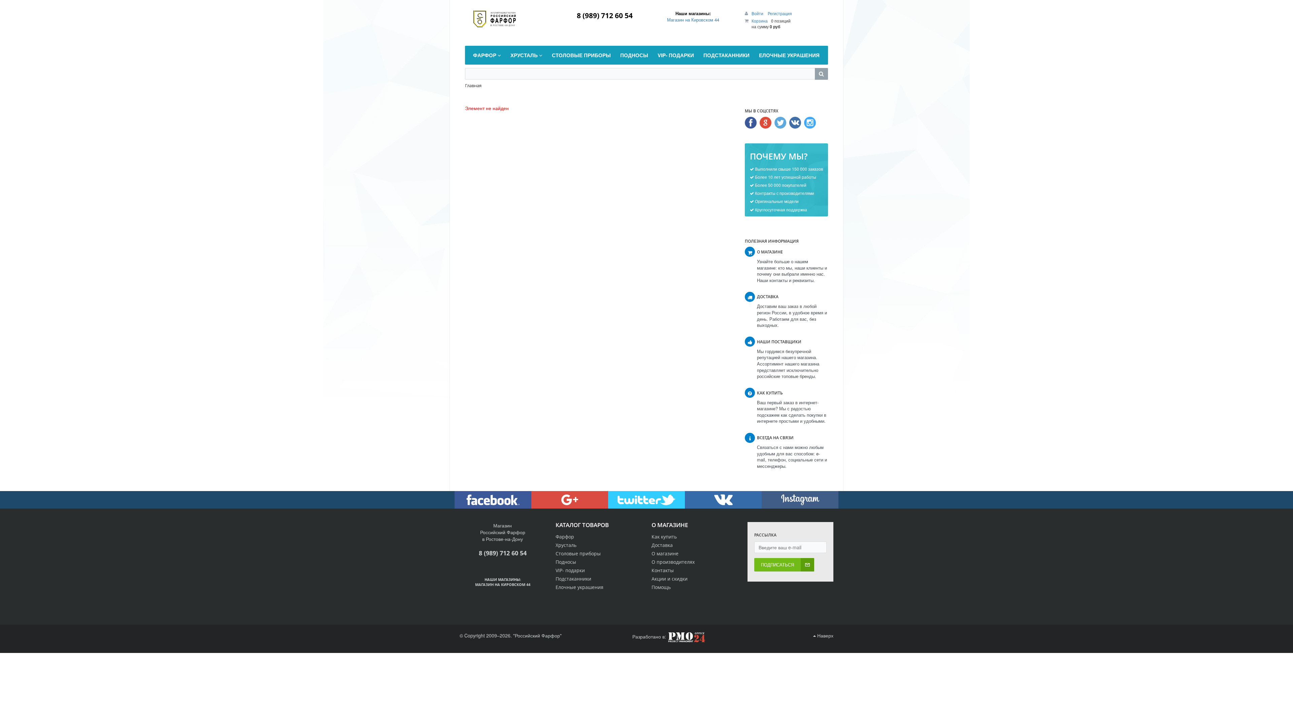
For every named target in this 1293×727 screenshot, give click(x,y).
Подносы (566, 562)
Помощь (661, 587)
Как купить (664, 536)
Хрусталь (566, 545)
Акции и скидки (670, 579)
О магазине (665, 553)
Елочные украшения (579, 587)
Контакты (663, 570)
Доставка (662, 545)
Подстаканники (573, 579)
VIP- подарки (570, 570)
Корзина (760, 21)
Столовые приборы (578, 553)
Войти (758, 13)
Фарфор (565, 536)
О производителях (673, 562)
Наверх (824, 635)
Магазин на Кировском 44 (693, 19)
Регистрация (780, 13)
